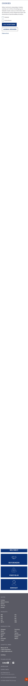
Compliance (5, 669)
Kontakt (3, 607)
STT (15, 616)
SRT (15, 618)
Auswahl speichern (9, 29)
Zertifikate (3, 655)
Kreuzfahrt (3, 638)
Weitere (16, 638)
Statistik (6, 17)
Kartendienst (7, 20)
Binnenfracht (18, 635)
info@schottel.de (8, 651)
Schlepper (3, 629)
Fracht (2, 640)
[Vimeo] (13, 663)
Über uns (3, 605)
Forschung (17, 629)
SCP (2, 620)
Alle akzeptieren (9, 24)
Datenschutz (5, 672)
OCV (16, 631)
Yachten (16, 633)
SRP (2, 615)
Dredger (16, 636)
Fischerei (3, 633)
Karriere (3, 604)
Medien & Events (5, 602)
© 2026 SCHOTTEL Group (8, 680)
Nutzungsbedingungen (8, 677)
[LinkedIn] (6, 663)
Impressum (4, 666)
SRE (2, 616)
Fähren (2, 631)
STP (2, 618)
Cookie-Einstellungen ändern (7, 674)
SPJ (15, 615)
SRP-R (2, 622)
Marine (2, 635)
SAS (15, 620)
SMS (16, 622)
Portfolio (3, 600)
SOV (2, 636)
